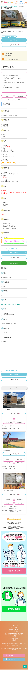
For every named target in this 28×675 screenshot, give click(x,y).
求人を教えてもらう (14, 629)
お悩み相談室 (14, 638)
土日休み (7, 99)
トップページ (14, 625)
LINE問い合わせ (14, 263)
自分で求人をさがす (14, 659)
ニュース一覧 (14, 631)
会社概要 (14, 636)
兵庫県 (12, 6)
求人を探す (14, 627)
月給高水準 (7, 96)
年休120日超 (20, 96)
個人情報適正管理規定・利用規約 (14, 634)
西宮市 (15, 6)
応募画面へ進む (14, 40)
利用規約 (14, 640)
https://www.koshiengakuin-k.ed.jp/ (10, 304)
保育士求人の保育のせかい (5, 6)
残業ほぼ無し (20, 99)
